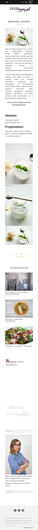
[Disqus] (19, 381)
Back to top (28, 527)
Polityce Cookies (9, 525)
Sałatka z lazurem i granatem (18, 346)
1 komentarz (19, 257)
